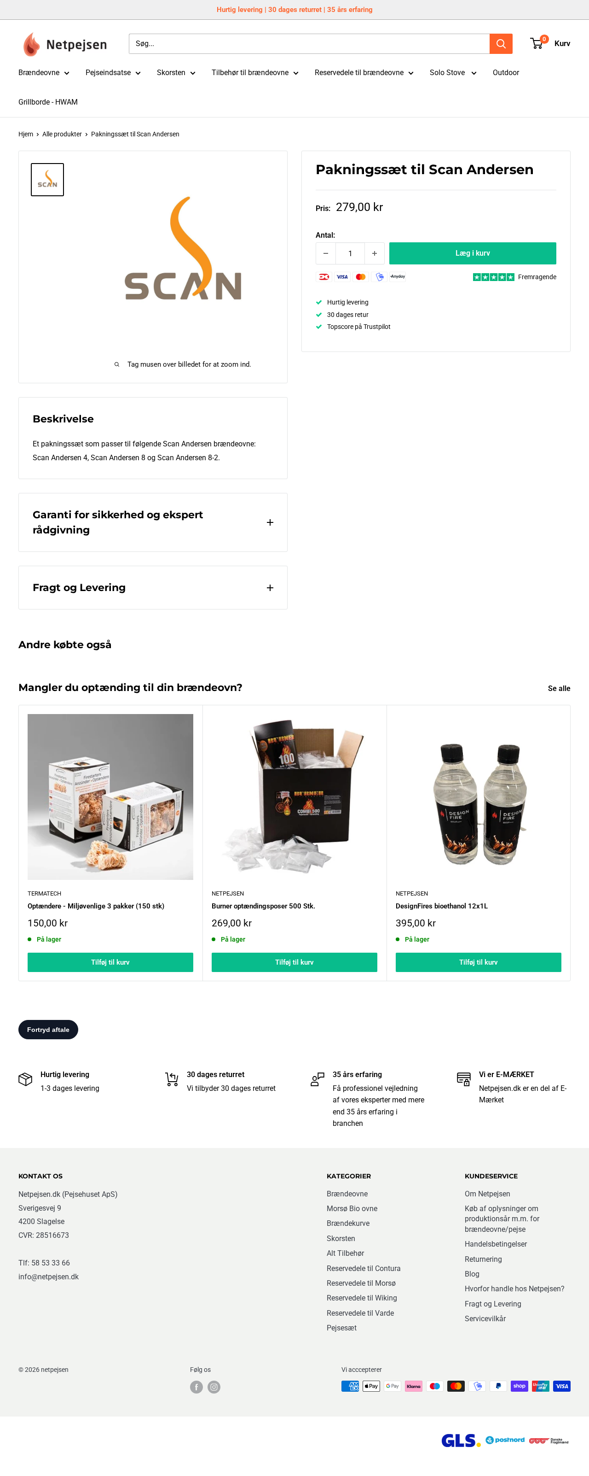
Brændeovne (38, 72)
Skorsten (171, 72)
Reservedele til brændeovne (359, 72)
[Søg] (501, 44)
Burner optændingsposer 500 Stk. (263, 906)
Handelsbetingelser (496, 1244)
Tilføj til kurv (110, 962)
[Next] (571, 843)
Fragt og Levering (493, 1304)
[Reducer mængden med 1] (325, 253)
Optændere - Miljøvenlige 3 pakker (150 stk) (96, 906)
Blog (472, 1274)
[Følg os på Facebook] (196, 1387)
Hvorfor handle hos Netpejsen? (515, 1288)
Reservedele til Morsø (361, 1283)
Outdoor (506, 72)
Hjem (25, 134)
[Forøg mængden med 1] (374, 253)
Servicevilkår (485, 1318)
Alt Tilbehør (345, 1253)
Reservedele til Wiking (362, 1298)
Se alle (560, 688)
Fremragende (537, 277)
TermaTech (44, 893)
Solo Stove (448, 72)
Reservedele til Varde (360, 1313)
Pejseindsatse (108, 72)
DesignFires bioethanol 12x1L (442, 906)
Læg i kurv (473, 253)
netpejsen (228, 893)
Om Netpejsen (487, 1193)
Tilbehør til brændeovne (250, 72)
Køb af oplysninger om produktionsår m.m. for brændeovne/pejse (502, 1219)
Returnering (483, 1259)
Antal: (325, 235)
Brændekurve (348, 1223)
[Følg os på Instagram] (214, 1387)
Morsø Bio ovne (352, 1208)
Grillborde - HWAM (48, 102)
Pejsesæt (342, 1328)
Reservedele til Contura (364, 1268)
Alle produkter (62, 134)
